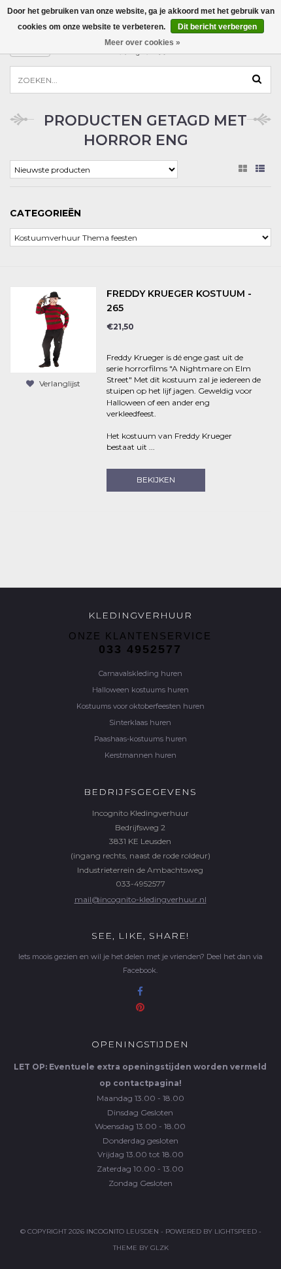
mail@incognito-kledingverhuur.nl (140, 899)
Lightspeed (235, 1231)
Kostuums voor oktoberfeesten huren (140, 706)
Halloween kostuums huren (140, 689)
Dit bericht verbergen (217, 26)
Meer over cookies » (142, 42)
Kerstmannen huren (140, 755)
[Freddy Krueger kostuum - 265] (53, 329)
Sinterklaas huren (140, 722)
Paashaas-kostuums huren (140, 738)
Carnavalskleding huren (140, 673)
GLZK (159, 1248)
